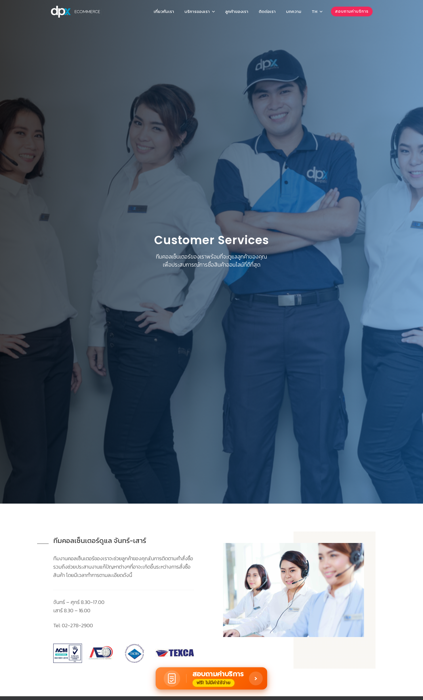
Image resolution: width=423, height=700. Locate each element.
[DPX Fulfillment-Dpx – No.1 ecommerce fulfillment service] (76, 11)
